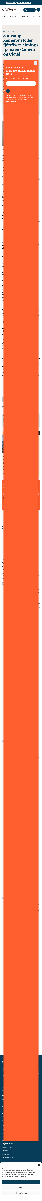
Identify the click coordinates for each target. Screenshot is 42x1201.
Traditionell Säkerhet (22, 17)
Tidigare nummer (7, 1144)
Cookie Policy (20, 1198)
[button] (39, 1165)
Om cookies (5, 1154)
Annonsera (5, 1151)
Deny (21, 1187)
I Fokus (34, 17)
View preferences (21, 1193)
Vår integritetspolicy (8, 1158)
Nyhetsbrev (29, 10)
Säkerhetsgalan (7, 1147)
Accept (21, 1182)
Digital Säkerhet (7, 17)
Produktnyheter (9, 31)
